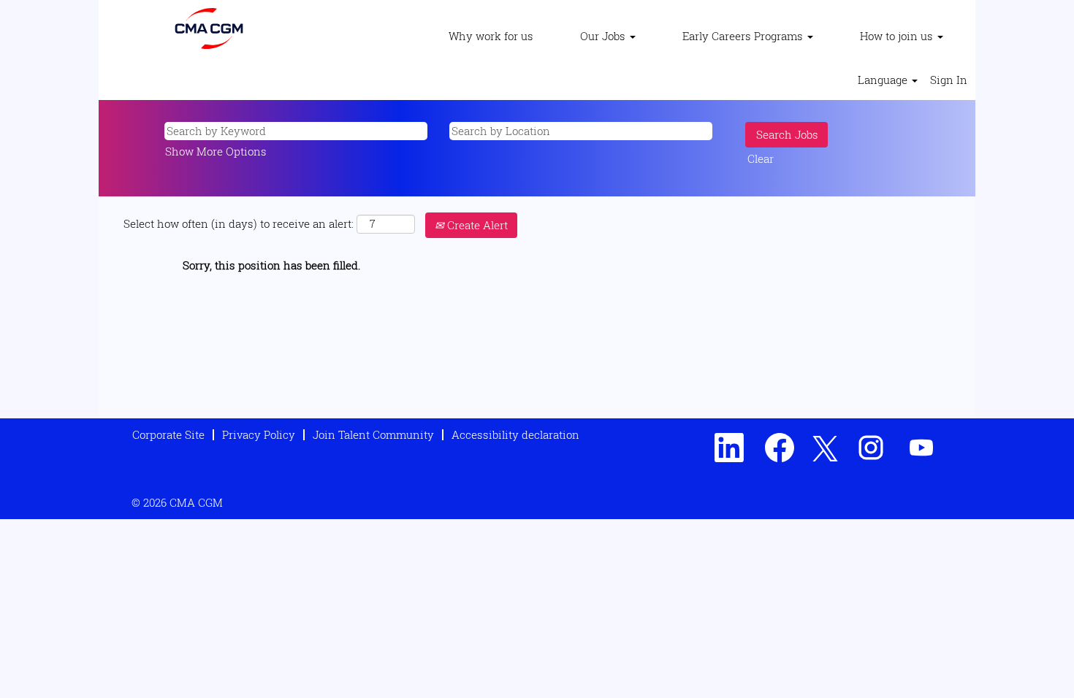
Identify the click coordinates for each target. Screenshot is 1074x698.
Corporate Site (168, 434)
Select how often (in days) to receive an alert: (238, 223)
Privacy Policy (258, 434)
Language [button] (884, 79)
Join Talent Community (373, 434)
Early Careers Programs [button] (744, 35)
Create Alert (476, 225)
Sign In (948, 79)
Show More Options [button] (216, 151)
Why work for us (491, 35)
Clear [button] (760, 158)
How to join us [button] (898, 35)
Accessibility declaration (515, 434)
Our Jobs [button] (604, 35)
